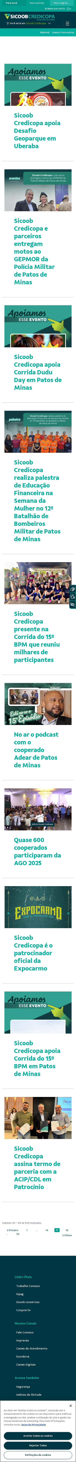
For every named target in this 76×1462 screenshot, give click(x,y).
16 (68, 1230)
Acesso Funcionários (63, 32)
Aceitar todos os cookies (38, 1436)
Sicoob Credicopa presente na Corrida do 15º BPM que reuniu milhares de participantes (37, 636)
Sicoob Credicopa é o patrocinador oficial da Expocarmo (33, 953)
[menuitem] (11, 3)
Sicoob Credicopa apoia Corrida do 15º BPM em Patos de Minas (37, 1058)
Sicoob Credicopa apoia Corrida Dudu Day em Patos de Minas (38, 372)
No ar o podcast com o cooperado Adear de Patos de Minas (36, 750)
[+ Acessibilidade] (72, 604)
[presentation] (14, 3)
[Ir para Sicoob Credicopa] (29, 17)
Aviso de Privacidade (33, 1424)
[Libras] (72, 589)
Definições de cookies (38, 1455)
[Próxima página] (67, 1235)
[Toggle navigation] (67, 23)
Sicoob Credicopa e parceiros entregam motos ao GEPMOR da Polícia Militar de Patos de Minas (34, 251)
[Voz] (72, 597)
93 (18, 1234)
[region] (38, 1431)
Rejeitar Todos (38, 1445)
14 (48, 1230)
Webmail (45, 32)
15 (58, 1230)
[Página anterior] (12, 1230)
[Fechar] (71, 1406)
